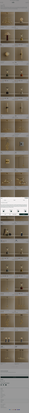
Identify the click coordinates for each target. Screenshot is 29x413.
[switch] (11, 211)
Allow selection (14, 214)
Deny (5, 214)
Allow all (24, 214)
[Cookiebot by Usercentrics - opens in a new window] (25, 198)
